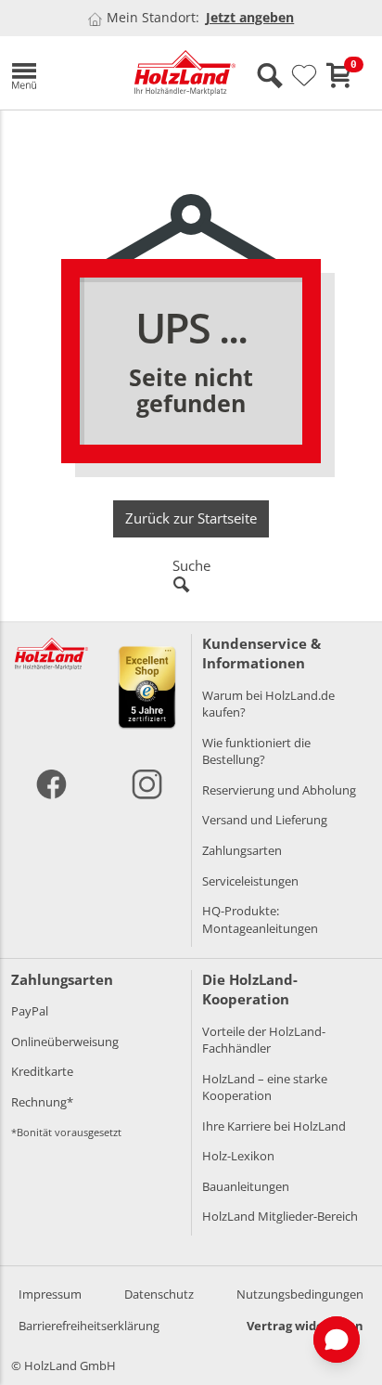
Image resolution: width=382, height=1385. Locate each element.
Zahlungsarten (242, 850)
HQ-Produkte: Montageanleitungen (260, 919)
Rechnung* (42, 1102)
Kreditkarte (42, 1071)
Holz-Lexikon (238, 1155)
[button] (59, 73)
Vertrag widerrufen (305, 1325)
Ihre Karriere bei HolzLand (274, 1126)
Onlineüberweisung (65, 1041)
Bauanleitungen (245, 1186)
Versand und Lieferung (264, 819)
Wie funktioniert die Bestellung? (256, 751)
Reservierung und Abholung (279, 790)
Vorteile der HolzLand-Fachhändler (263, 1040)
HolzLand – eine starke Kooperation (264, 1087)
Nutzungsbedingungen (299, 1294)
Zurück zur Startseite (191, 518)
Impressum (50, 1294)
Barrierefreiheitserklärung (89, 1325)
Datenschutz (159, 1294)
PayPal (29, 1011)
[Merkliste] (304, 76)
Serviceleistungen (250, 881)
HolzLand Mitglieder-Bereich (280, 1216)
